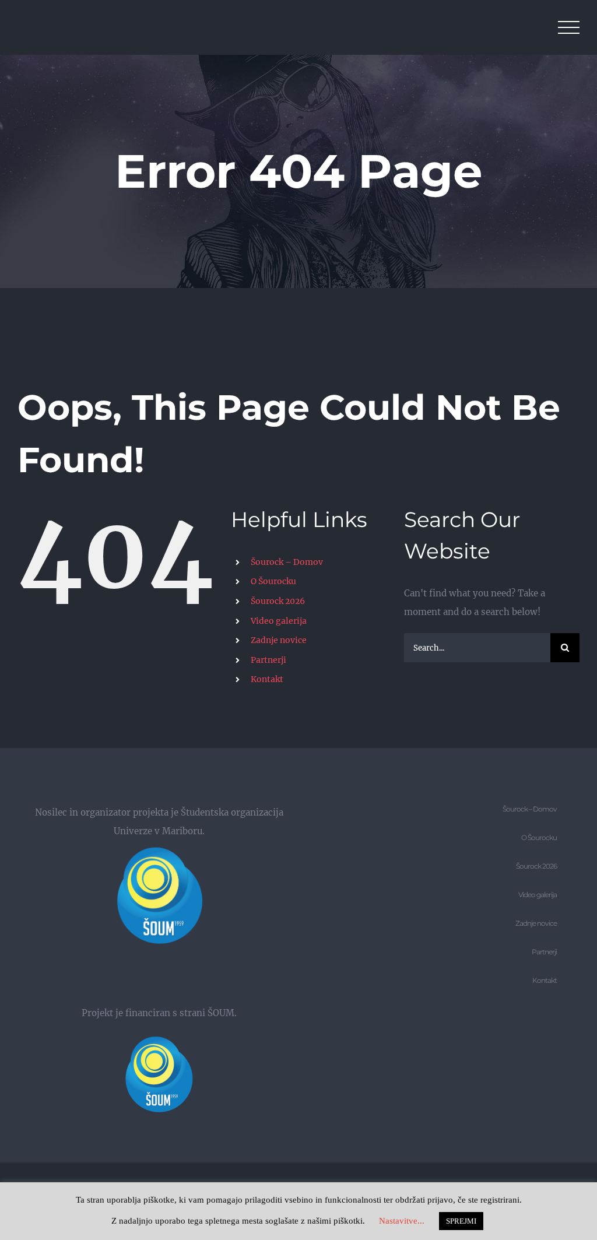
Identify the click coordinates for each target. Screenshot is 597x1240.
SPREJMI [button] (461, 1221)
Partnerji (268, 660)
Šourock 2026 (278, 601)
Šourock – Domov (287, 562)
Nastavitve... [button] (401, 1220)
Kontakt (267, 679)
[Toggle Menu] (568, 27)
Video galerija (279, 621)
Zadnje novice (279, 640)
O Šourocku (273, 581)
